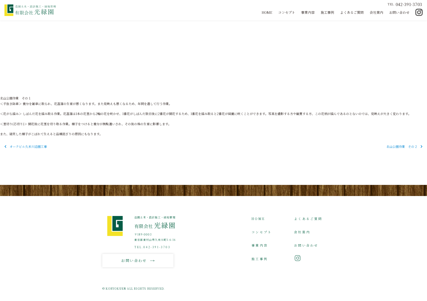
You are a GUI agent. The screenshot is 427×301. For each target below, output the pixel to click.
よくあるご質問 (352, 12)
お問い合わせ (399, 12)
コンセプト (286, 12)
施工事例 (327, 12)
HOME (267, 12)
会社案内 (376, 12)
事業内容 (308, 12)
